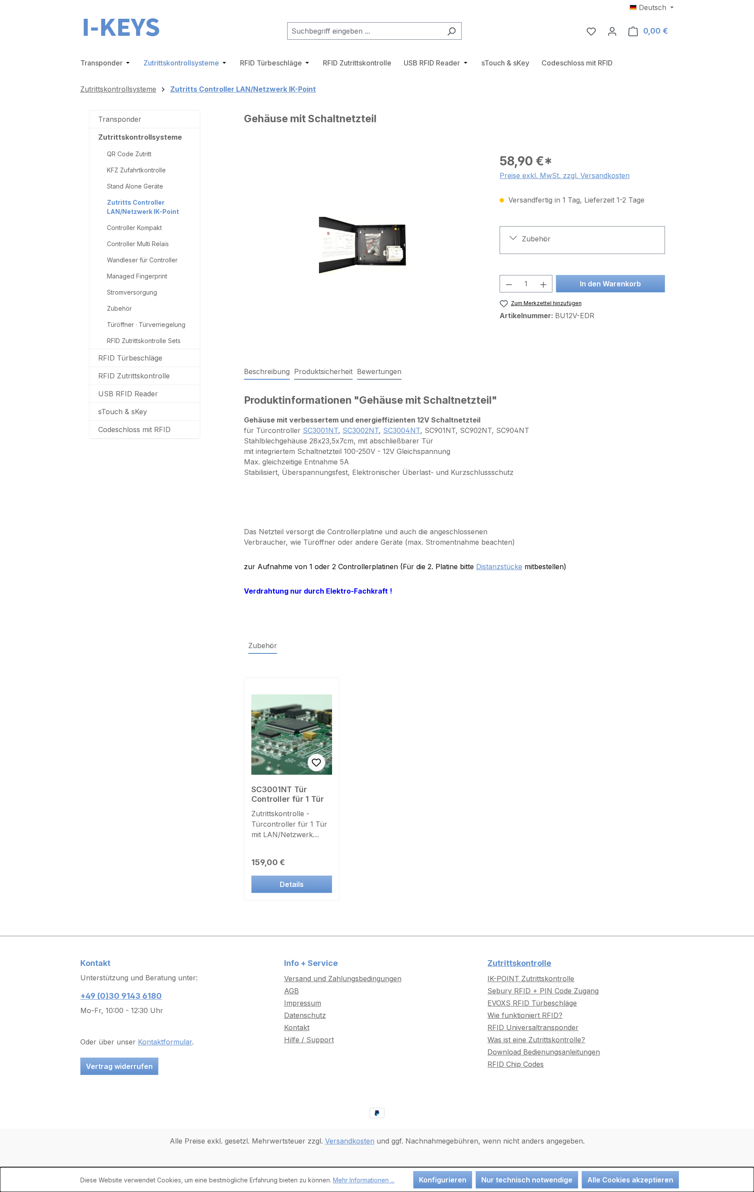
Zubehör (119, 308)
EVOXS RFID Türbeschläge (532, 1003)
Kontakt (296, 1027)
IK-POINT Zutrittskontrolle (530, 978)
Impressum (302, 1003)
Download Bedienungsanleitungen (543, 1052)
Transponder (119, 119)
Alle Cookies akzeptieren (630, 1179)
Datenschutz (305, 1015)
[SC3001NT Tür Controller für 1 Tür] (291, 734)
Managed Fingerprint (137, 276)
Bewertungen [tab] (379, 371)
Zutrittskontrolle (519, 963)
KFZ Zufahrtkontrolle (136, 170)
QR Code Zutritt (129, 154)
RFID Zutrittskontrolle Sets (144, 340)
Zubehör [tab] (262, 645)
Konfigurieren (442, 1179)
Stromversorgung (132, 292)
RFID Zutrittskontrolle (134, 375)
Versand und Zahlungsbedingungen (342, 978)
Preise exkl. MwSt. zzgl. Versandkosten (565, 175)
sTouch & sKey (122, 411)
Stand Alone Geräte (135, 186)
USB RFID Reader (128, 393)
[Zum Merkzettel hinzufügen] (316, 762)
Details (292, 884)
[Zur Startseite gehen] (124, 29)
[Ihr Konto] (612, 31)
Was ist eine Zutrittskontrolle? (536, 1039)
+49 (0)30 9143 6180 (121, 995)
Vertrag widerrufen (119, 1066)
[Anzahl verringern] (509, 283)
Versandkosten (349, 1141)
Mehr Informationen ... (363, 1180)
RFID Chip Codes (515, 1064)
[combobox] (364, 31)
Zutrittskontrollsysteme (140, 137)
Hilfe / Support (309, 1039)
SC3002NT (361, 430)
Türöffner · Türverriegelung (146, 324)
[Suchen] (451, 31)
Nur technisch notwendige (526, 1179)
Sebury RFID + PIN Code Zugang (543, 990)
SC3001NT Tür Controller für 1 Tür (287, 794)
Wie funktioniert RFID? (524, 1015)
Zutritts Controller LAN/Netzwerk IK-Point (143, 207)
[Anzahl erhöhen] (544, 283)
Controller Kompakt (134, 227)
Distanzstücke (499, 566)
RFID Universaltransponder (533, 1027)
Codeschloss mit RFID (134, 429)
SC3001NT (320, 430)
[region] (363, 246)
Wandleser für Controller (142, 260)
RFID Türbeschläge (130, 358)
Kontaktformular (165, 1041)
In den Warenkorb (610, 283)
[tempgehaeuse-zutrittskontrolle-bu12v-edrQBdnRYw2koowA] (363, 246)
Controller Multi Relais (138, 243)
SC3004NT (401, 430)
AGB (291, 990)
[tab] (267, 372)
